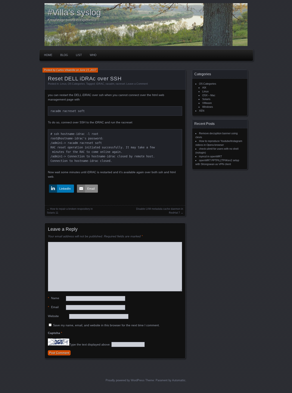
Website (53, 316)
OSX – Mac (208, 95)
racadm (110, 83)
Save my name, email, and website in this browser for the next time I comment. (106, 325)
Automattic (179, 380)
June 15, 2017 (88, 70)
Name (53, 298)
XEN (201, 110)
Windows (207, 106)
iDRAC (100, 83)
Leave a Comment (137, 83)
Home (48, 55)
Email (53, 307)
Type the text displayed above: (90, 344)
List (79, 55)
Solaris (206, 99)
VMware (207, 103)
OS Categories (76, 83)
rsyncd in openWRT (210, 156)
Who (93, 55)
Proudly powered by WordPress (125, 380)
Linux (63, 83)
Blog (64, 55)
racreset (120, 83)
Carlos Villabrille (65, 70)
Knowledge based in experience (72, 20)
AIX (204, 87)
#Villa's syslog (74, 12)
